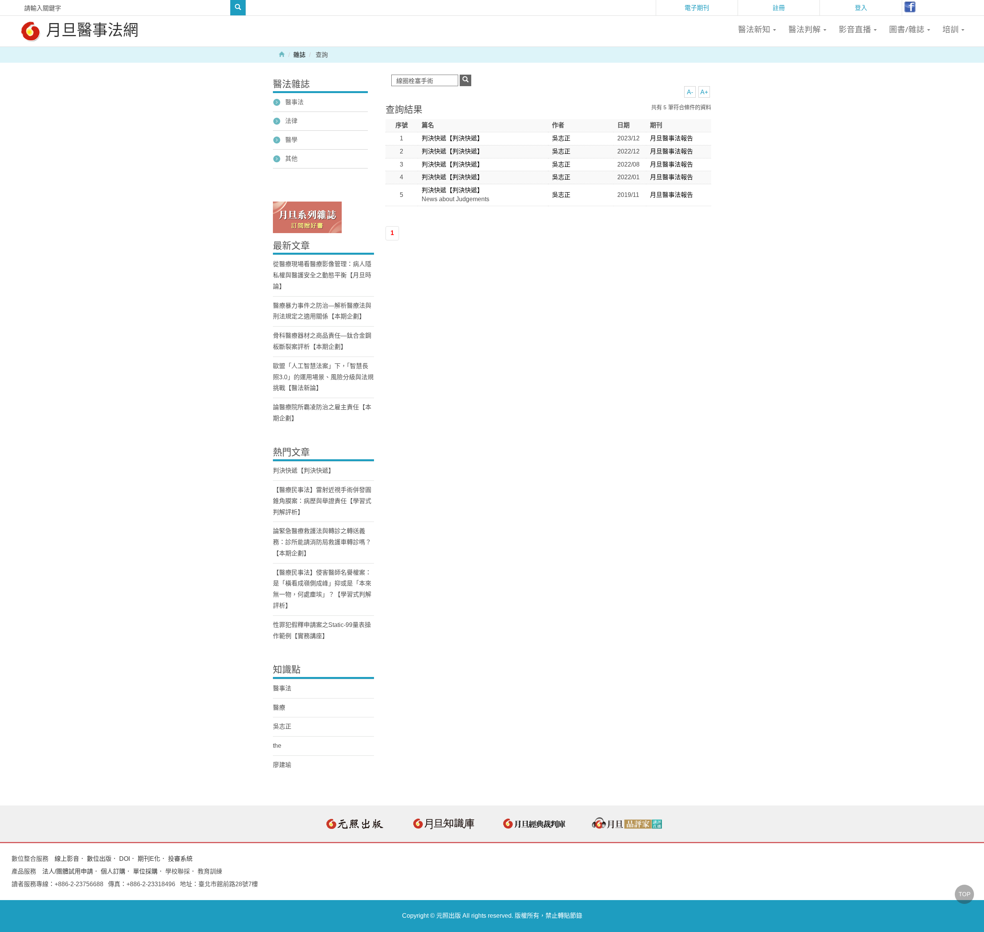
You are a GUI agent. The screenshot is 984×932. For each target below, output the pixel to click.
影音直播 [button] (856, 29)
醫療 (279, 707)
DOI (124, 858)
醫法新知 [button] (755, 29)
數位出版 (99, 858)
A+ (704, 92)
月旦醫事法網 (90, 29)
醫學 (291, 140)
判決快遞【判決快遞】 (452, 138)
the (277, 745)
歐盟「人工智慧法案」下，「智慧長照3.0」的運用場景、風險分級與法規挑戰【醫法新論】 (323, 377)
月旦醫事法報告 (671, 138)
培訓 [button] (951, 29)
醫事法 (294, 102)
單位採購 (145, 871)
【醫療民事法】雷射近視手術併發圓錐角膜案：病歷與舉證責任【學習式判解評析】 (322, 501)
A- (690, 92)
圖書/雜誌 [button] (907, 29)
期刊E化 (149, 858)
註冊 (779, 7)
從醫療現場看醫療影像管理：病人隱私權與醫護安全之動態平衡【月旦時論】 (322, 275)
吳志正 (561, 138)
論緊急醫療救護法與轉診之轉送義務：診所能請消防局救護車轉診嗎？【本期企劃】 (322, 542)
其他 (291, 158)
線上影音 (67, 858)
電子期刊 (697, 7)
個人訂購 (113, 871)
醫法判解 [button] (805, 29)
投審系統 (180, 858)
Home (282, 54)
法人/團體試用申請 (67, 871)
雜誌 (299, 55)
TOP (965, 894)
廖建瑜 (282, 765)
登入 (861, 7)
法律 (291, 121)
